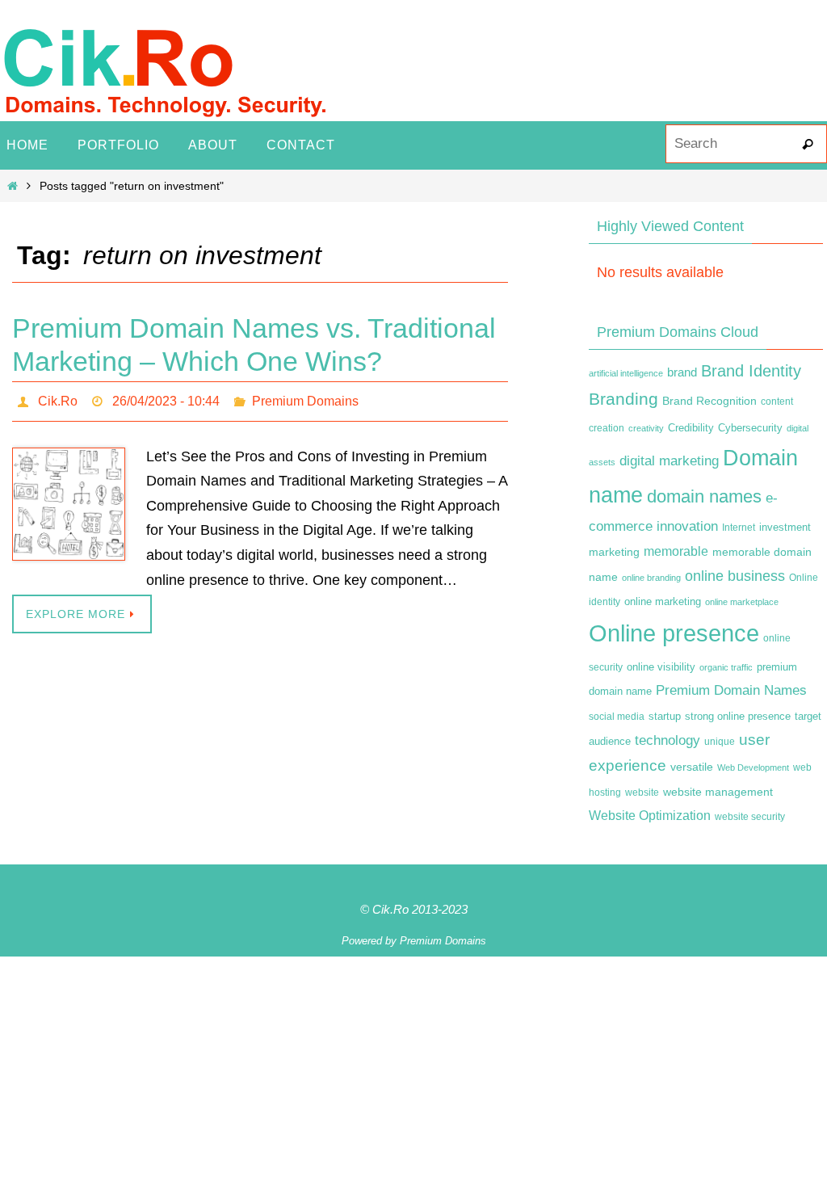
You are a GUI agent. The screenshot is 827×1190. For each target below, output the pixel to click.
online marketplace (742, 602)
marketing (614, 551)
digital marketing (669, 460)
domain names (704, 496)
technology (667, 740)
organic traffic (726, 667)
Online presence (674, 633)
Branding (623, 399)
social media (616, 716)
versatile (691, 766)
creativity (646, 428)
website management (718, 791)
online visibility (661, 667)
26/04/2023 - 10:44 (166, 399)
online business (735, 576)
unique (719, 741)
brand (682, 372)
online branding (651, 577)
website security (750, 817)
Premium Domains (305, 399)
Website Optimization (650, 815)
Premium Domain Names (731, 690)
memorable (676, 551)
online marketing (662, 601)
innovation (687, 526)
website (642, 792)
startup (665, 716)
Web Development (753, 767)
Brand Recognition (709, 400)
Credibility (691, 428)
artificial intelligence (626, 373)
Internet (738, 527)
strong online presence (738, 716)
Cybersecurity (750, 428)
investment (785, 527)
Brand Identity (751, 371)
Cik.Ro (58, 399)
